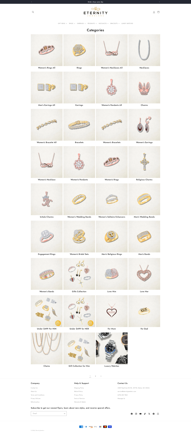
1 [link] (90, 376)
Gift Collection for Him (79, 366)
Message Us (121, 398)
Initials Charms (47, 217)
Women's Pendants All (112, 105)
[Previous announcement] (31, 2)
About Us (34, 391)
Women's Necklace (47, 179)
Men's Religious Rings (112, 254)
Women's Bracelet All (47, 142)
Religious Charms (144, 179)
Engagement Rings (46, 254)
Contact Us (34, 388)
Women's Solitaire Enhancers (111, 217)
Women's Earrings (144, 142)
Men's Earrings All (46, 105)
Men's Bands (144, 254)
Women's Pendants (79, 179)
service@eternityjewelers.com (127, 391)
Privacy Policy (78, 395)
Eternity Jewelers (40, 430)
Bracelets (79, 142)
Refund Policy (78, 391)
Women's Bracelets (111, 142)
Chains (47, 366)
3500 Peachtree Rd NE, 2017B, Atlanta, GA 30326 (134, 388)
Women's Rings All (46, 68)
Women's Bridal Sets (79, 254)
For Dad (144, 329)
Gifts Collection (79, 291)
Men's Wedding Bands (144, 217)
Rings (79, 68)
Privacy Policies (36, 398)
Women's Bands (46, 291)
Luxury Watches (111, 366)
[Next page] (101, 376)
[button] (33, 12)
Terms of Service (79, 398)
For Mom (112, 329)
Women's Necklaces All (112, 68)
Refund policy (35, 402)
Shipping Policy (79, 388)
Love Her (144, 291)
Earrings (79, 105)
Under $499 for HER (79, 329)
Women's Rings (112, 179)
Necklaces (144, 68)
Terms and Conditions (37, 395)
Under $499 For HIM (47, 329)
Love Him (111, 291)
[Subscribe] (64, 413)
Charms (144, 105)
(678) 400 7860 (123, 395)
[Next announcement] (159, 2)
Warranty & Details (80, 402)
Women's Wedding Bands (79, 217)
